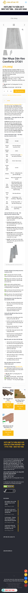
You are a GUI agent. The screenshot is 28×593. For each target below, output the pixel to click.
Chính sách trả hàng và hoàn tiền (13, 583)
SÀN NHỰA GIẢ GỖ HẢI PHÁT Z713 (8, 426)
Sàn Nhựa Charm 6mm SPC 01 (20, 400)
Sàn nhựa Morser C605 (8, 399)
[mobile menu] (26, 2)
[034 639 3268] (25, 574)
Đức (21, 154)
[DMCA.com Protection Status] (9, 487)
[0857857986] (25, 578)
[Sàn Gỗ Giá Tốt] (11, 2)
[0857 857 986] (25, 571)
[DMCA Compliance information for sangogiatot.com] (10, 492)
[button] (22, 29)
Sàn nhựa (10, 95)
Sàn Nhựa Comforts (16, 95)
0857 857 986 (7, 9)
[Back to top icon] (14, 576)
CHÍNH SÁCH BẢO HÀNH (13, 586)
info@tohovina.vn (11, 474)
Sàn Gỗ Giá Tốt (7, 459)
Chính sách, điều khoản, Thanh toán (14, 587)
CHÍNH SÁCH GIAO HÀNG (13, 584)
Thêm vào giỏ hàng (19, 91)
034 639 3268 (21, 9)
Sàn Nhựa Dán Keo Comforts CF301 (12, 104)
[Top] (25, 585)
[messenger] (25, 581)
